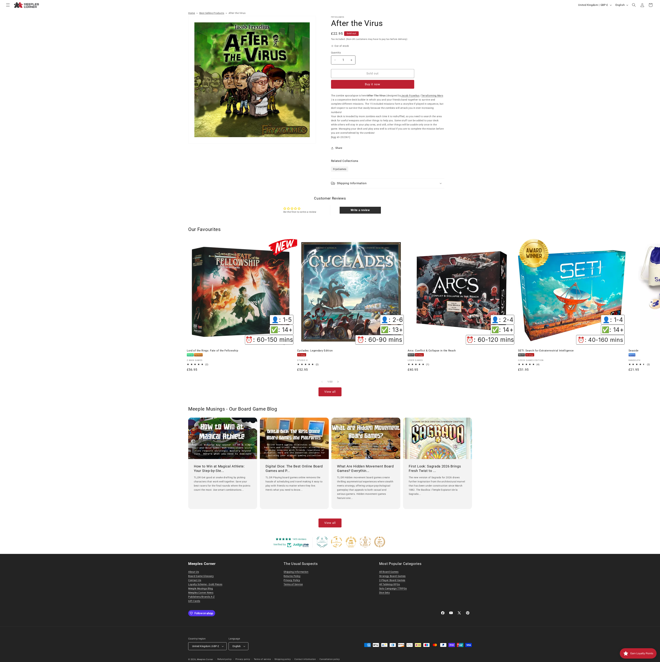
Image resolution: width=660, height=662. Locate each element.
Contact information (305, 659)
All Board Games (389, 571)
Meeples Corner (205, 659)
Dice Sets (384, 592)
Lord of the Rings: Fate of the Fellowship (212, 350)
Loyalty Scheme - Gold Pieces (205, 584)
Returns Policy (292, 576)
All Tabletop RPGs (389, 584)
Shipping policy (282, 659)
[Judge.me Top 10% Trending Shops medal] (379, 541)
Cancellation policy (330, 659)
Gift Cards (194, 601)
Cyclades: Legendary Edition (315, 350)
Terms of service (262, 659)
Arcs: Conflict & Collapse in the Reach (432, 350)
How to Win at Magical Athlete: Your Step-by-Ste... (219, 468)
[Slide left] (322, 381)
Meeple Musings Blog (200, 588)
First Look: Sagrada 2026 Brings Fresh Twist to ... (435, 468)
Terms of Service (293, 584)
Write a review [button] (360, 210)
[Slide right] (338, 381)
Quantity (336, 52)
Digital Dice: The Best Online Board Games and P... (294, 468)
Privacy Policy (292, 580)
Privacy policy (242, 659)
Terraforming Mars (432, 95)
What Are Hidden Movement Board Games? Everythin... (365, 468)
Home (191, 13)
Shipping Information (296, 571)
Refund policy (224, 659)
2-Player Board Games (392, 580)
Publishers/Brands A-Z (201, 596)
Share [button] (338, 148)
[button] (8, 5)
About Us (193, 571)
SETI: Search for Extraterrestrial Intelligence (546, 350)
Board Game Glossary (201, 576)
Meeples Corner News (200, 592)
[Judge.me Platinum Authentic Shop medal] (322, 541)
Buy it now (372, 84)
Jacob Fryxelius (410, 95)
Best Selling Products (211, 13)
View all (330, 391)
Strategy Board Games (392, 576)
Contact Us (194, 580)
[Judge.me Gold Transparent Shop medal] (336, 541)
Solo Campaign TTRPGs (393, 588)
